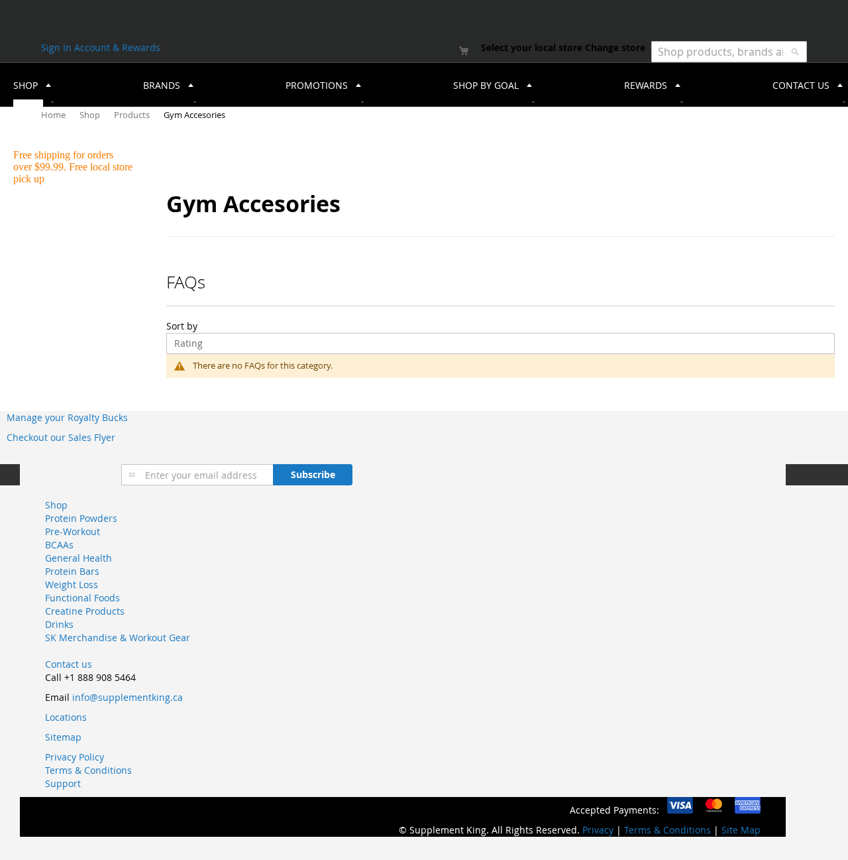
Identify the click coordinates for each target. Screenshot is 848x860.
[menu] (424, 85)
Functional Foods (82, 597)
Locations (66, 717)
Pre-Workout (72, 531)
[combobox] (729, 51)
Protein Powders (81, 518)
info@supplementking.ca (127, 697)
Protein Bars (72, 571)
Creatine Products (85, 611)
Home (54, 115)
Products (133, 115)
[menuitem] (28, 85)
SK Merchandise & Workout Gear (117, 637)
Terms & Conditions (88, 770)
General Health (78, 558)
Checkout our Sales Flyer (61, 437)
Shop (91, 115)
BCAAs (59, 544)
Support (63, 783)
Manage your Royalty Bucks (67, 417)
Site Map (741, 830)
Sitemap (63, 737)
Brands (161, 85)
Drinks (59, 624)
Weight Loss (71, 584)
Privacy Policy (74, 757)
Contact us (68, 664)
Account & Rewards (117, 47)
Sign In (57, 47)
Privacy (597, 830)
